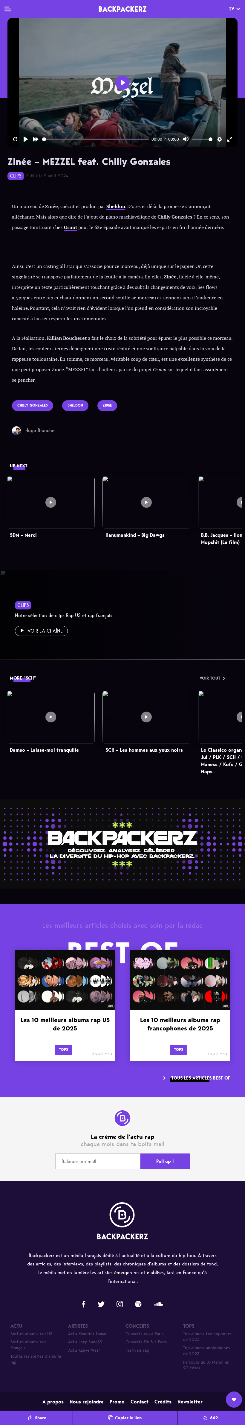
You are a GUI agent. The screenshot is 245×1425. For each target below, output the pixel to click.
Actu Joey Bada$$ (85, 1342)
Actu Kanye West (84, 1350)
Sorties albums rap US (31, 1334)
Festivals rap (137, 1350)
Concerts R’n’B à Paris (146, 1342)
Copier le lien (128, 1418)
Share (40, 1418)
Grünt (70, 228)
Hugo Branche (39, 430)
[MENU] (7, 9)
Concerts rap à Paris (144, 1334)
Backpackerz (122, 9)
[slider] (95, 139)
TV (232, 9)
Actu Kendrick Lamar (87, 1334)
